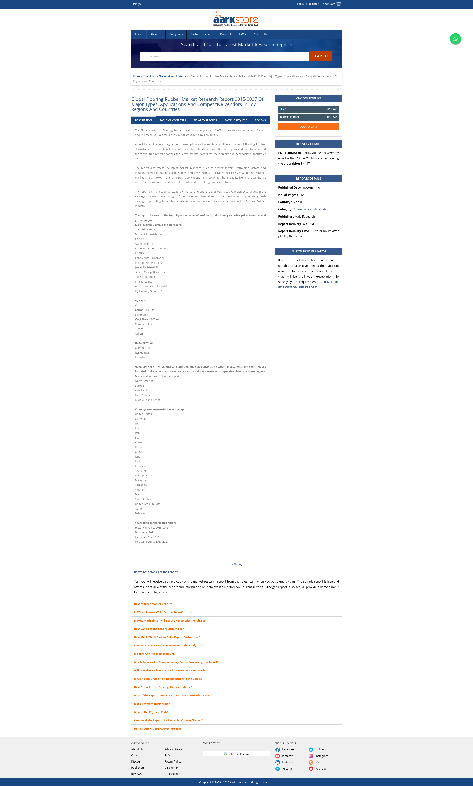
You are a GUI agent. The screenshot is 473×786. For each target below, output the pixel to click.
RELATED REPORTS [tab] (205, 120)
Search (320, 55)
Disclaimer (171, 767)
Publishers (137, 767)
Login (300, 4)
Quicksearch (172, 773)
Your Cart (329, 4)
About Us (156, 34)
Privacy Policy (173, 749)
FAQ (167, 755)
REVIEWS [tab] (260, 120)
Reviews (136, 773)
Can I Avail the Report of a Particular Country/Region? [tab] (168, 720)
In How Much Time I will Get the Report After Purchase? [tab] (169, 620)
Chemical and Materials (173, 76)
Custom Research (201, 34)
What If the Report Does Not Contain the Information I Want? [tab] (173, 695)
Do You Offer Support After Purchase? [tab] (158, 728)
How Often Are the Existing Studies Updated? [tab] (163, 687)
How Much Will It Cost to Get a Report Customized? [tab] (167, 637)
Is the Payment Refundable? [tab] (152, 703)
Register (313, 4)
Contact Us (260, 34)
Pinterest (287, 756)
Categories (176, 34)
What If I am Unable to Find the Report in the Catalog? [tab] (169, 678)
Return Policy (172, 761)
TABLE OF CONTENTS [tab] (173, 120)
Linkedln (287, 762)
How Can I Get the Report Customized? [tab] (159, 629)
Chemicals (149, 76)
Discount (225, 34)
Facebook (287, 749)
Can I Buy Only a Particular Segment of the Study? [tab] (166, 645)
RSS (317, 762)
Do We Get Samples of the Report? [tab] (156, 572)
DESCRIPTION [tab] (143, 120)
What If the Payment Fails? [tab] (151, 712)
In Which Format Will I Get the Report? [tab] (158, 612)
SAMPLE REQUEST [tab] (236, 120)
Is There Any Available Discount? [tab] (155, 654)
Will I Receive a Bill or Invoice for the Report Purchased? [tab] (169, 670)
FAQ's (242, 34)
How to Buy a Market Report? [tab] (153, 604)
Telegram (287, 768)
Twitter (319, 749)
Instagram (321, 756)
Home (138, 34)
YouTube (320, 768)
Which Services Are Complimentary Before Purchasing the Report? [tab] (176, 662)
